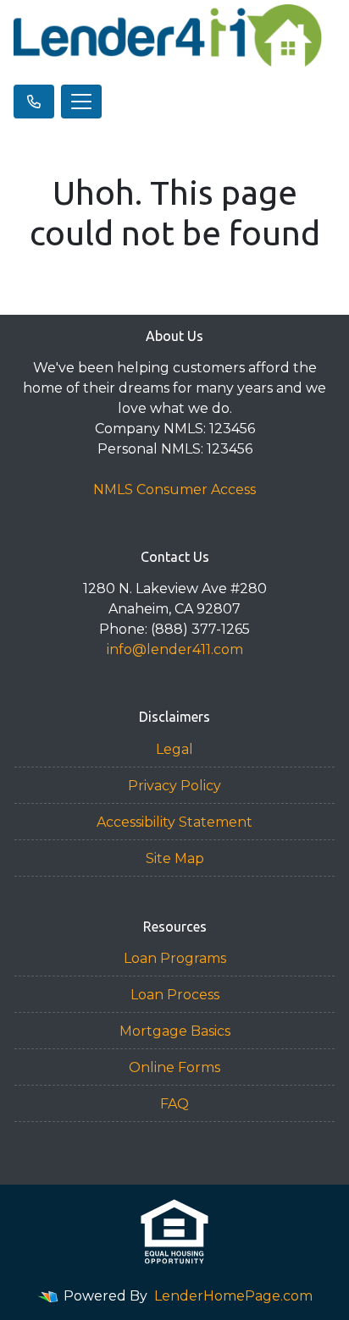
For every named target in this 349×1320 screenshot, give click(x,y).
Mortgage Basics (174, 1031)
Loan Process (174, 995)
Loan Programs (175, 958)
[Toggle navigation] (81, 101)
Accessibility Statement (174, 822)
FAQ (174, 1104)
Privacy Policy (174, 786)
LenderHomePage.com (233, 1296)
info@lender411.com (175, 649)
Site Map (175, 858)
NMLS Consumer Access (174, 489)
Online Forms (174, 1067)
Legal (174, 749)
